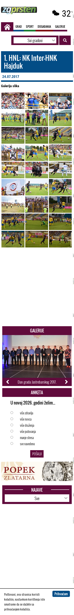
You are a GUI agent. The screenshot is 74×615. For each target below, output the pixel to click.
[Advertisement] (37, 289)
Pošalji (37, 453)
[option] (37, 360)
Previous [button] (7, 382)
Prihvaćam (61, 593)
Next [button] (66, 382)
